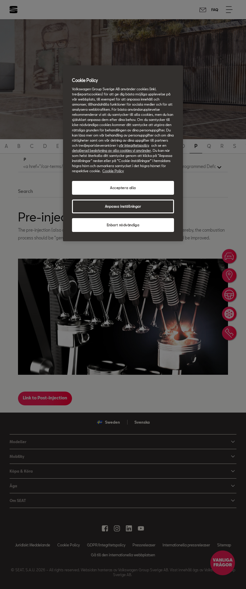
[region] (123, 153)
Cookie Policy (113, 171)
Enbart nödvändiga (123, 225)
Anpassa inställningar (123, 206)
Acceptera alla (123, 188)
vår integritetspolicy (133, 145)
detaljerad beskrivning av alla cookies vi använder (111, 150)
